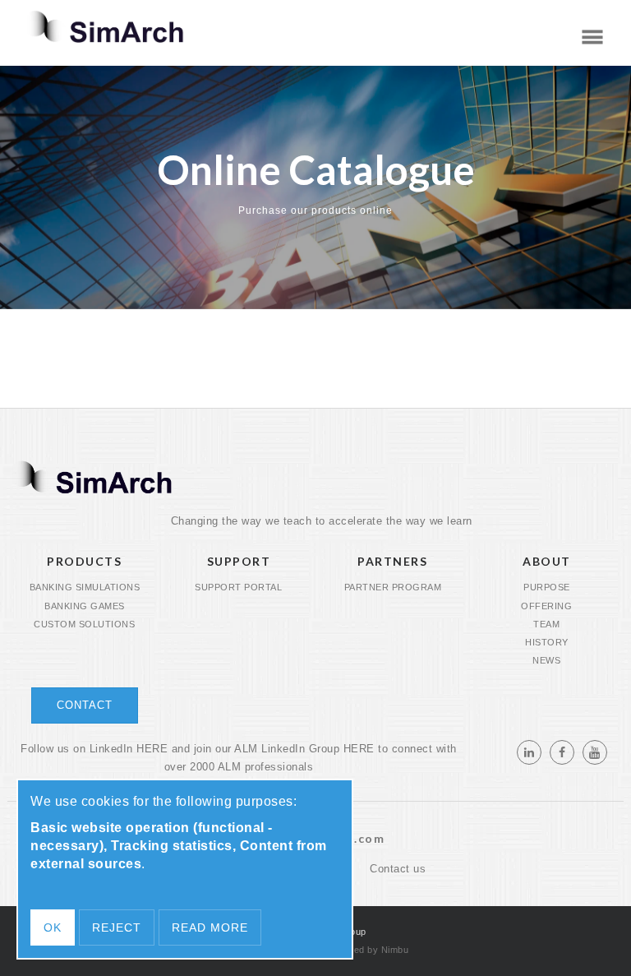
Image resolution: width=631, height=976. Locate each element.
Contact (85, 705)
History (547, 642)
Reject (116, 927)
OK (53, 927)
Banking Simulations (85, 587)
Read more (210, 927)
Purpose (546, 587)
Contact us (398, 869)
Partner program (393, 587)
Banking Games (84, 606)
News (546, 660)
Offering (546, 606)
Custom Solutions (84, 624)
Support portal (238, 587)
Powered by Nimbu (367, 950)
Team (546, 624)
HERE (152, 749)
